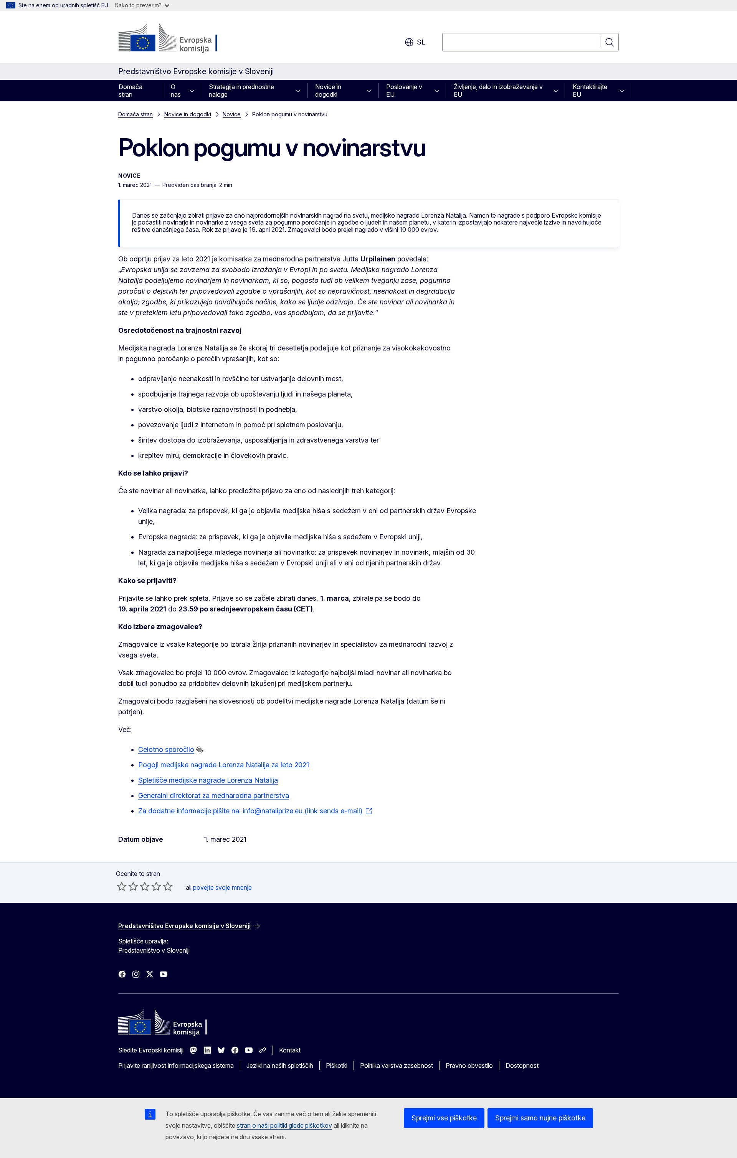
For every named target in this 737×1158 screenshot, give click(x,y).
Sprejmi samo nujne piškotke (540, 1118)
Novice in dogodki (328, 90)
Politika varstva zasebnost (396, 1065)
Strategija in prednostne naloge (241, 90)
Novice (232, 114)
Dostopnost (522, 1065)
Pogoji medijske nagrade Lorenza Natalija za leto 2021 (223, 765)
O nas (176, 90)
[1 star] (121, 886)
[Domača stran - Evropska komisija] (180, 38)
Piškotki (336, 1065)
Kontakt (290, 1050)
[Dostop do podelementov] (194, 90)
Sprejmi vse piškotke (444, 1118)
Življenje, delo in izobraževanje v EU (498, 90)
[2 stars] (127, 886)
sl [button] (421, 42)
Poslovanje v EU (404, 90)
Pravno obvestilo (469, 1065)
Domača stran (130, 90)
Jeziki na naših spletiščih (279, 1065)
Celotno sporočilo (166, 749)
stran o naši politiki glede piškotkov (284, 1125)
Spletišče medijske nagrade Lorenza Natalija (208, 780)
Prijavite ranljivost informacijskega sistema (176, 1065)
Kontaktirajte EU (590, 90)
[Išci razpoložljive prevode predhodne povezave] (199, 750)
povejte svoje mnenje (222, 887)
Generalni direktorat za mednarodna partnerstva (213, 795)
